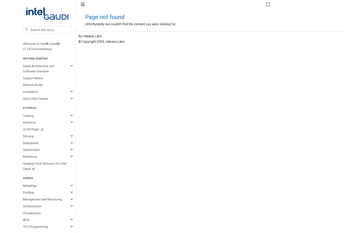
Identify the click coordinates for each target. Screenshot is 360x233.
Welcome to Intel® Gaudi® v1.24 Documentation (41, 46)
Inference (29, 122)
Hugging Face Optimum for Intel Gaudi (44, 166)
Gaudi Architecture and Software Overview (38, 68)
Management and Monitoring (42, 199)
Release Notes (33, 85)
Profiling (28, 192)
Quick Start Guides (35, 99)
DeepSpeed (30, 143)
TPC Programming (35, 227)
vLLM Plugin (31, 129)
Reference (30, 157)
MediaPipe (30, 186)
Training (28, 116)
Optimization (31, 150)
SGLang (28, 136)
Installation (30, 92)
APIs (26, 220)
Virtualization (32, 213)
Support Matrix (33, 78)
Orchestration (32, 206)
